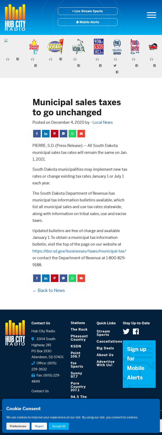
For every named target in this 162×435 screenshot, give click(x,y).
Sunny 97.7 (76, 375)
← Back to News (48, 290)
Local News (103, 122)
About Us (105, 355)
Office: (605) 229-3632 (43, 366)
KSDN (76, 346)
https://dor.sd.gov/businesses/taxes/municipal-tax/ (79, 251)
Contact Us (40, 391)
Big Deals (105, 348)
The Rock (79, 329)
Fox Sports (77, 365)
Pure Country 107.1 (78, 386)
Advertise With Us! (106, 363)
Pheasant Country (79, 338)
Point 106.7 (76, 355)
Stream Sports (103, 333)
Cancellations (106, 341)
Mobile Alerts (89, 22)
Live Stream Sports (88, 11)
